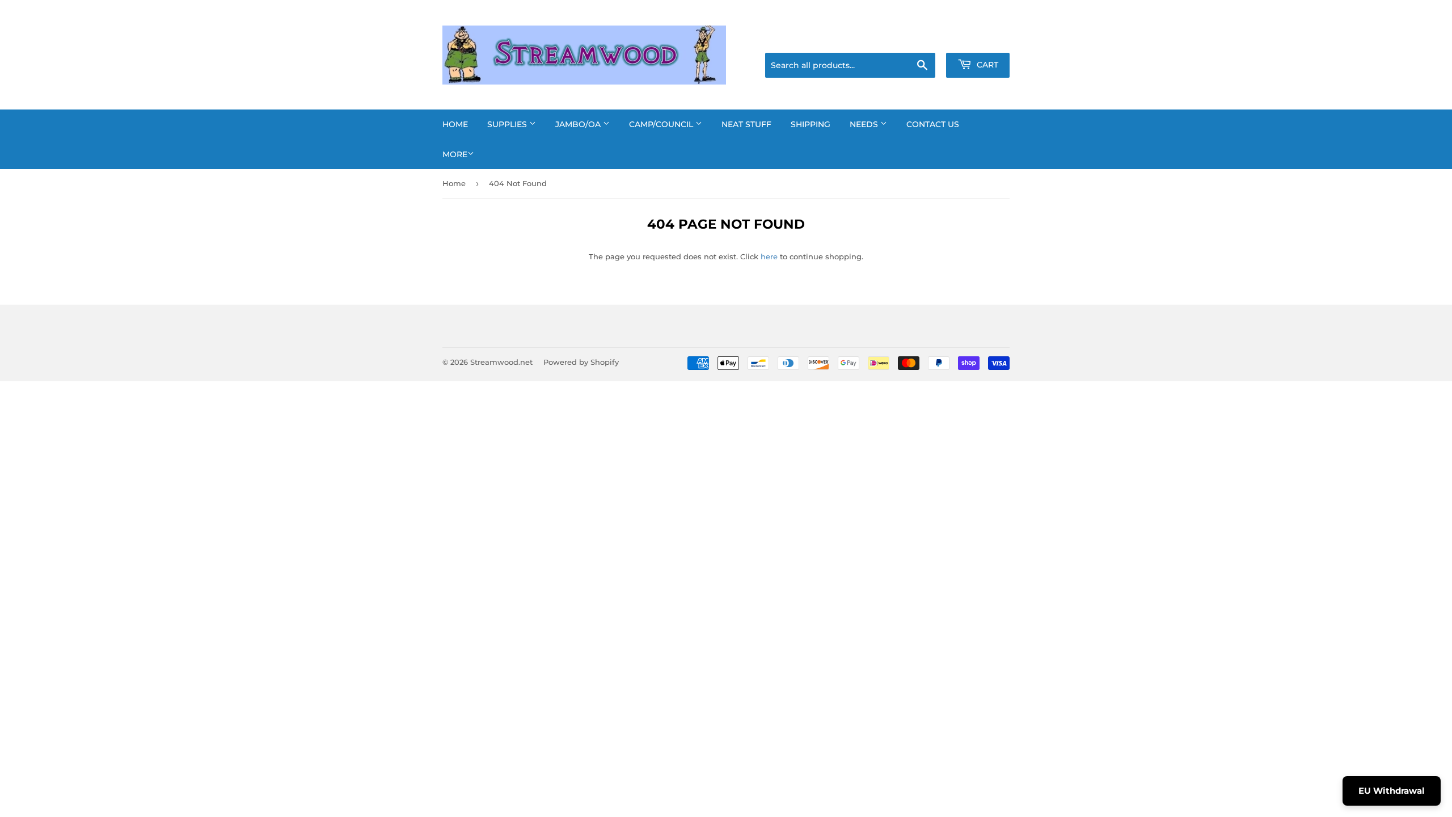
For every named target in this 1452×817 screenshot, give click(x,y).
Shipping (810, 124)
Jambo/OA (579, 124)
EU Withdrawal (1391, 790)
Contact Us (932, 124)
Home (455, 124)
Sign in (920, 39)
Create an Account (978, 39)
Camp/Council (662, 124)
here (769, 256)
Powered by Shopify (581, 362)
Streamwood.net (501, 362)
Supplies (508, 124)
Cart (986, 65)
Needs (865, 124)
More (454, 154)
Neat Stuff (746, 124)
